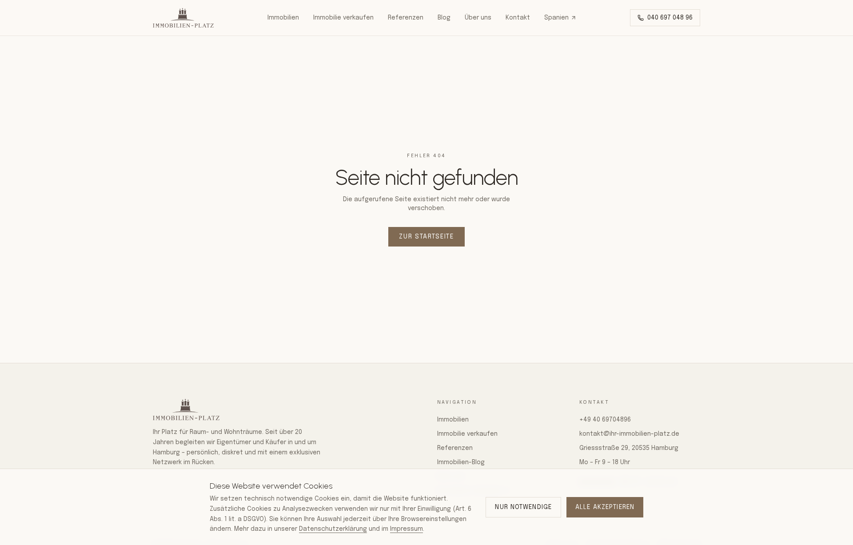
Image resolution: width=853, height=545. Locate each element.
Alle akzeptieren (604, 507)
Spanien (556, 18)
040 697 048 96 (670, 18)
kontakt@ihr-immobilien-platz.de (629, 434)
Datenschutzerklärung (333, 529)
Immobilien (283, 18)
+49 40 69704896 (605, 420)
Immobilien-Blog (461, 462)
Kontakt (518, 18)
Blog (444, 18)
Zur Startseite (426, 237)
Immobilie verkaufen (343, 18)
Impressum (406, 529)
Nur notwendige (523, 507)
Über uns (478, 18)
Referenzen (405, 18)
